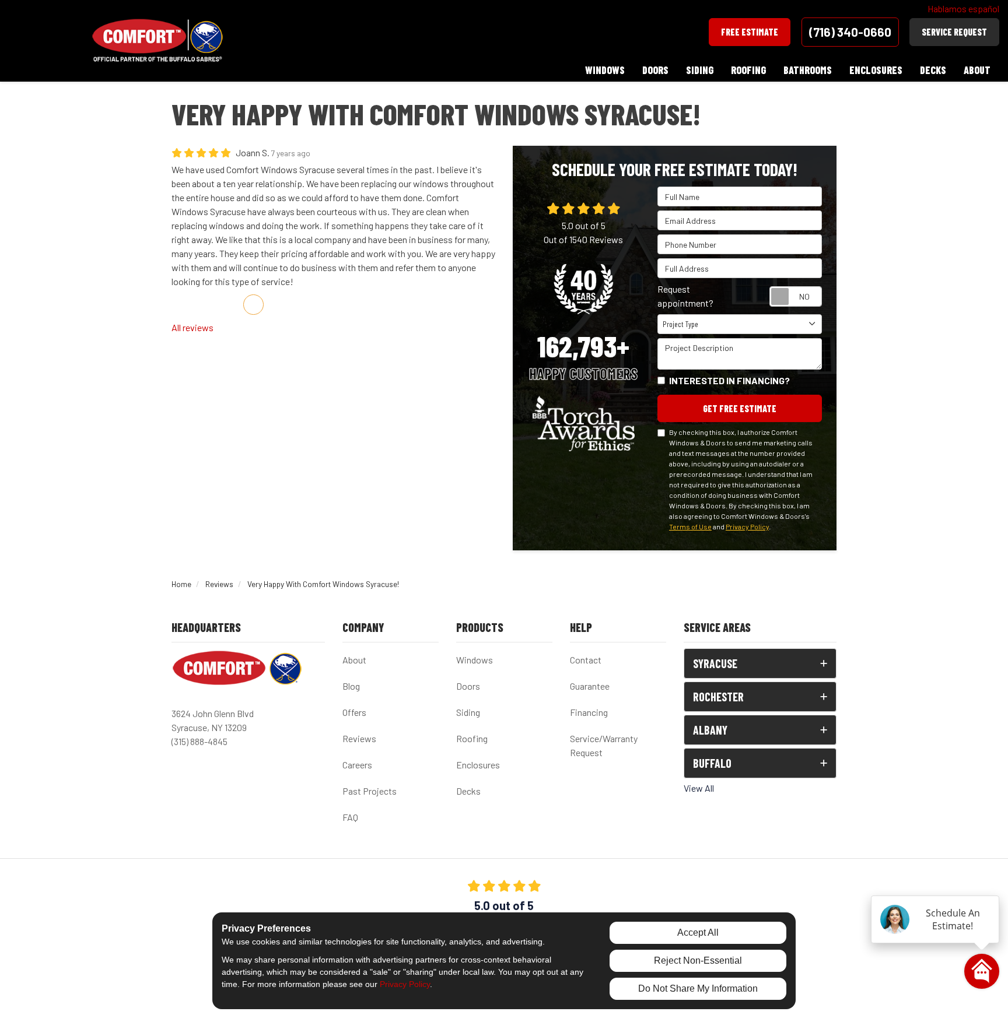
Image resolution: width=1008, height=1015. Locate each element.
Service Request (954, 31)
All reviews (193, 327)
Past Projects (369, 790)
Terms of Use (690, 526)
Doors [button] (655, 70)
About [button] (977, 70)
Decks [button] (933, 70)
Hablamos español (963, 8)
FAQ (350, 817)
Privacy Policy (747, 526)
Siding (468, 712)
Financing (589, 712)
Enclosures (478, 764)
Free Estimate (749, 31)
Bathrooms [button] (807, 70)
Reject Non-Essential (698, 960)
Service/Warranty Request (604, 745)
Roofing (472, 738)
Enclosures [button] (875, 70)
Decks (468, 790)
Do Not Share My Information (698, 988)
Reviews (359, 738)
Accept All (698, 932)
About (354, 659)
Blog (351, 685)
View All (699, 787)
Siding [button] (699, 70)
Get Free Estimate (739, 408)
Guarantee (590, 685)
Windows (474, 659)
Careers (357, 764)
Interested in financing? (729, 380)
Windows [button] (605, 70)
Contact (585, 659)
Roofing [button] (748, 70)
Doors (468, 685)
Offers (354, 712)
